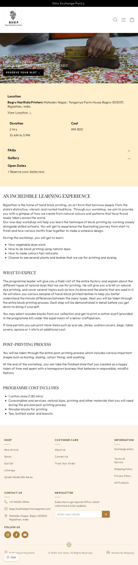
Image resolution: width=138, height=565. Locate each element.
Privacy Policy (122, 475)
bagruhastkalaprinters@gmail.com (29, 508)
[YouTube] (25, 534)
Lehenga (9, 470)
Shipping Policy (123, 469)
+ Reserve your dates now (26, 171)
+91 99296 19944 (19, 502)
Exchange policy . (124, 450)
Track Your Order (65, 463)
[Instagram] (7, 534)
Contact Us (61, 456)
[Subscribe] (106, 514)
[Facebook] (16, 534)
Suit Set (8, 463)
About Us (60, 449)
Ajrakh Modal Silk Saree (18, 477)
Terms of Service (119, 460)
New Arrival (11, 449)
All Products (121, 482)
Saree (8, 456)
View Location (20, 112)
